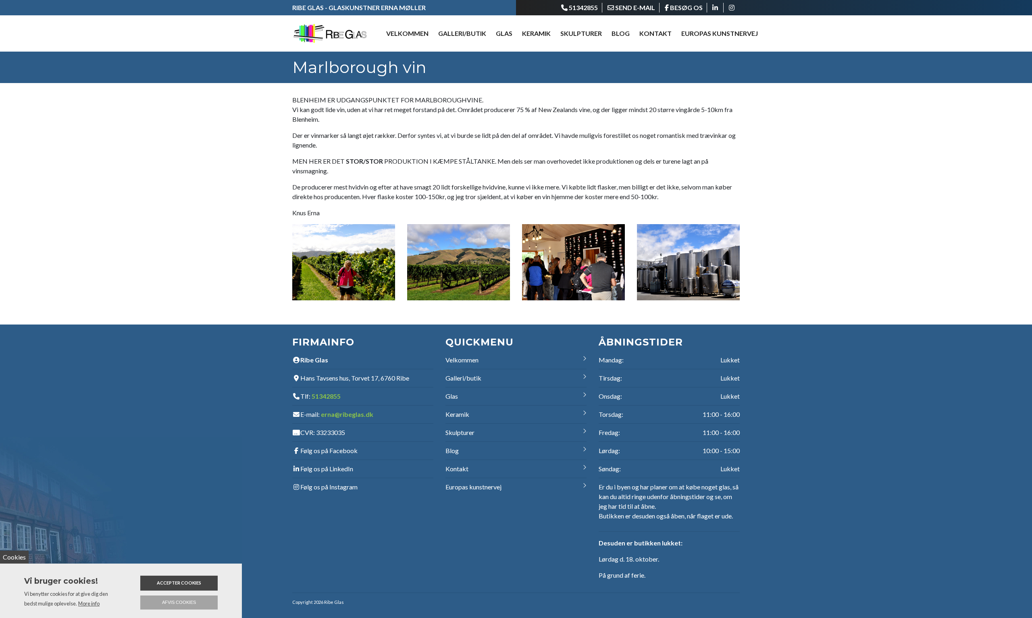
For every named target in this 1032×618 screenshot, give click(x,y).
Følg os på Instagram (329, 487)
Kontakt (655, 33)
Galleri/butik (462, 33)
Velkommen (407, 33)
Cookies (14, 557)
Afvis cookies (179, 602)
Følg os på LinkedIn (326, 468)
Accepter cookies (179, 582)
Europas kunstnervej (719, 33)
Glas (451, 396)
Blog (621, 33)
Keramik (457, 414)
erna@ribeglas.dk (347, 414)
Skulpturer (581, 33)
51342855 (326, 396)
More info (89, 603)
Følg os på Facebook (329, 450)
